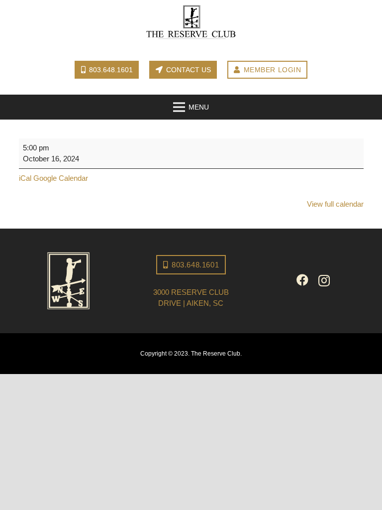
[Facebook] (302, 280)
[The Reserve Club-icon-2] (69, 280)
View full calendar (335, 204)
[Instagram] (324, 280)
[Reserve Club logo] (191, 22)
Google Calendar (60, 178)
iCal (25, 178)
